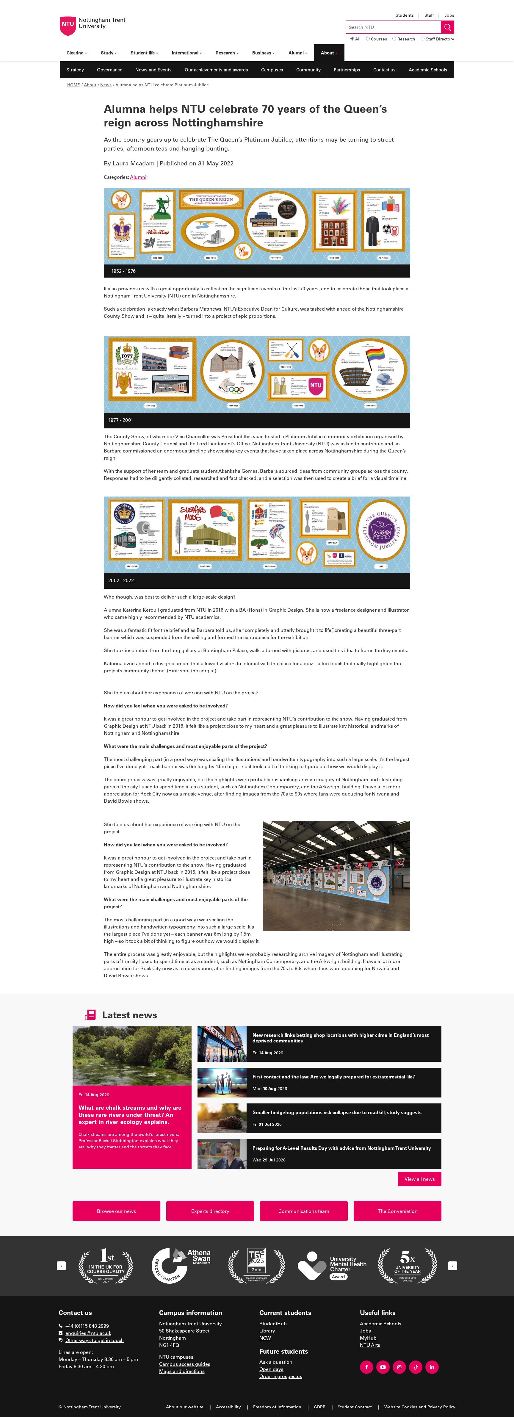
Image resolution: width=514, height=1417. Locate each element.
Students (405, 15)
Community (308, 70)
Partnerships (347, 70)
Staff (429, 15)
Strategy (75, 70)
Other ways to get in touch (94, 1340)
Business (261, 53)
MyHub (368, 1338)
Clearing (75, 53)
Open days (271, 1369)
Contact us (384, 70)
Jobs (449, 15)
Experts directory (210, 1211)
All (358, 39)
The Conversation (398, 1211)
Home (73, 84)
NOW (265, 1338)
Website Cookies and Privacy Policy (419, 1407)
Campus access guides (184, 1364)
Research (406, 39)
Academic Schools (428, 70)
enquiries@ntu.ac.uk (88, 1333)
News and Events (153, 70)
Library (267, 1330)
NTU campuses (176, 1357)
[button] (61, 1265)
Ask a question (275, 1362)
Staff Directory (440, 39)
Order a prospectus (280, 1376)
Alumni (296, 53)
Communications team (303, 1211)
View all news (420, 1179)
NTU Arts (370, 1345)
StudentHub (273, 1323)
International (185, 53)
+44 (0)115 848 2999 (87, 1326)
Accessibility (228, 1407)
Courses (379, 39)
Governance (109, 70)
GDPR (319, 1407)
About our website (184, 1407)
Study (107, 53)
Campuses (272, 70)
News (106, 84)
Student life (143, 53)
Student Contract (355, 1407)
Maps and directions (182, 1371)
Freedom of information (277, 1407)
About (327, 53)
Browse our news (116, 1211)
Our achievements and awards (216, 70)
